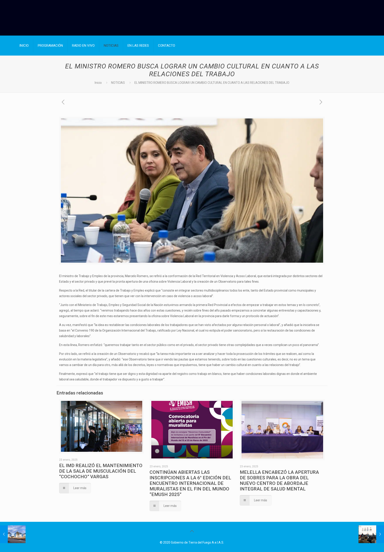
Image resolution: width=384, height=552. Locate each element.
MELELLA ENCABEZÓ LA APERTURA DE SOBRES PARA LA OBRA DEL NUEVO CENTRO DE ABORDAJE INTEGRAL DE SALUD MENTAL (279, 481)
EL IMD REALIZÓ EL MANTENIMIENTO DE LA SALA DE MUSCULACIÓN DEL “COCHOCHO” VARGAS (100, 471)
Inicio (98, 82)
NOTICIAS (118, 82)
